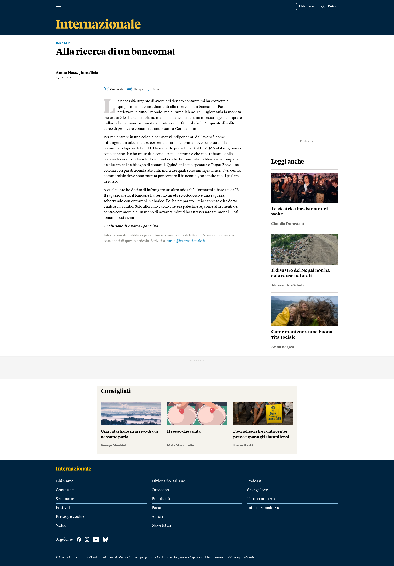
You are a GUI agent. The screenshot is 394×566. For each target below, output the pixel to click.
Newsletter (162, 526)
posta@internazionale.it (186, 241)
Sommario (65, 499)
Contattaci (65, 490)
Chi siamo (65, 481)
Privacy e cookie (70, 517)
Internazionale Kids (264, 508)
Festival (63, 508)
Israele (63, 43)
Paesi (156, 508)
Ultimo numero (261, 499)
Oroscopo (160, 490)
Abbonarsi (306, 6)
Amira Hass (66, 73)
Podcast (254, 481)
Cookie (249, 557)
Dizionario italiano (168, 481)
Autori (157, 517)
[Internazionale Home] (75, 468)
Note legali (236, 557)
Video (61, 526)
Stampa (138, 89)
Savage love (257, 490)
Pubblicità (161, 499)
